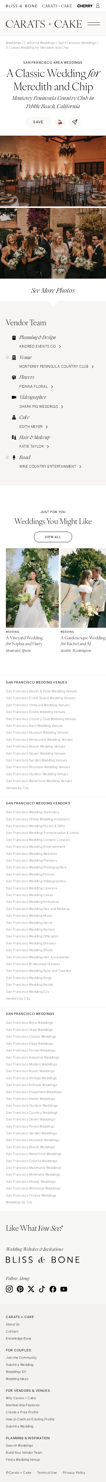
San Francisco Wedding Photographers (36, 867)
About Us (13, 1324)
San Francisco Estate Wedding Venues (35, 712)
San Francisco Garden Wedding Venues (36, 760)
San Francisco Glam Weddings (29, 1029)
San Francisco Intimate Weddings (31, 1085)
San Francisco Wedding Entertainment (35, 846)
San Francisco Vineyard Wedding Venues (37, 705)
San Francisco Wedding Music (29, 915)
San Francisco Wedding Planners (31, 860)
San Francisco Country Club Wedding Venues (41, 719)
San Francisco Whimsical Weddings (33, 1188)
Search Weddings (19, 1445)
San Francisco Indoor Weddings (30, 1098)
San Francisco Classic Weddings (31, 1036)
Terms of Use (47, 1472)
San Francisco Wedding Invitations (32, 901)
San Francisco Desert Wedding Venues (36, 753)
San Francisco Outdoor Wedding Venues (37, 774)
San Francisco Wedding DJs (27, 991)
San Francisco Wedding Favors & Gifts (35, 826)
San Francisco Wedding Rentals (30, 929)
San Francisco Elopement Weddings (34, 1092)
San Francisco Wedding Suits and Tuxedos (38, 970)
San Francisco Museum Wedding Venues (37, 732)
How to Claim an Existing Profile (30, 1419)
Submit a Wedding (20, 1364)
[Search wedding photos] (85, 6)
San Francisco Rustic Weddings (30, 1071)
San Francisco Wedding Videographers (36, 881)
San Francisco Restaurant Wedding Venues (39, 739)
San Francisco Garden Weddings (31, 1133)
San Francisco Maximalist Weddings (33, 1167)
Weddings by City (19, 1202)
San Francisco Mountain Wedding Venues (38, 767)
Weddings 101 (16, 1371)
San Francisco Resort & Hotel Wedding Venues (41, 691)
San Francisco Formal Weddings (30, 1050)
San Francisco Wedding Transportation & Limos (42, 832)
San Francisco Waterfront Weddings (34, 1154)
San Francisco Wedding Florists (30, 874)
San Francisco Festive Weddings (31, 1195)
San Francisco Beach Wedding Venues (35, 746)
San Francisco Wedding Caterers (31, 888)
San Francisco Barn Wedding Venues (34, 725)
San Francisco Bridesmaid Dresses (33, 964)
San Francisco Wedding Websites (31, 853)
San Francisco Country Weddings (32, 1112)
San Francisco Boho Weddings (29, 1022)
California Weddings (39, 43)
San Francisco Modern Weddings (31, 1064)
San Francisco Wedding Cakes (29, 895)
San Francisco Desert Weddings (30, 1119)
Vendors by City (18, 998)
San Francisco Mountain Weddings (32, 1140)
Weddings (13, 43)
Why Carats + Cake (21, 1398)
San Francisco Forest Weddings (30, 1126)
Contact (12, 1331)
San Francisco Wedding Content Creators (38, 840)
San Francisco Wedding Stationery (32, 812)
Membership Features (23, 1405)
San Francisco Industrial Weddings (32, 1057)
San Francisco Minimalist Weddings (33, 1174)
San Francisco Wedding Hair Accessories (37, 957)
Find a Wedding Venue (23, 1459)
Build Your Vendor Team (24, 1452)
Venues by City (17, 788)
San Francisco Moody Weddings (31, 1181)
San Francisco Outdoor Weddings (32, 1105)
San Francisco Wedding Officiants (32, 936)
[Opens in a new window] (21, 6)
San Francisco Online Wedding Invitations (38, 819)
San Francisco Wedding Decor (29, 922)
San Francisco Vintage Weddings (31, 1078)
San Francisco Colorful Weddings (31, 1161)
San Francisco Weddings (77, 43)
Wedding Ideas (17, 1379)
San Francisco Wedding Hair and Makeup (37, 909)
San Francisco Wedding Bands (29, 984)
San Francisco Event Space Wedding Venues (40, 698)
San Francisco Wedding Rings (29, 978)
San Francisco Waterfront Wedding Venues (39, 781)
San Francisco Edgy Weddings (29, 1043)
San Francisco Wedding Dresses (31, 943)
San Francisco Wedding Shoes (29, 950)
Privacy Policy (74, 1472)
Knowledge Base (19, 1338)
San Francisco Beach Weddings (30, 1147)
